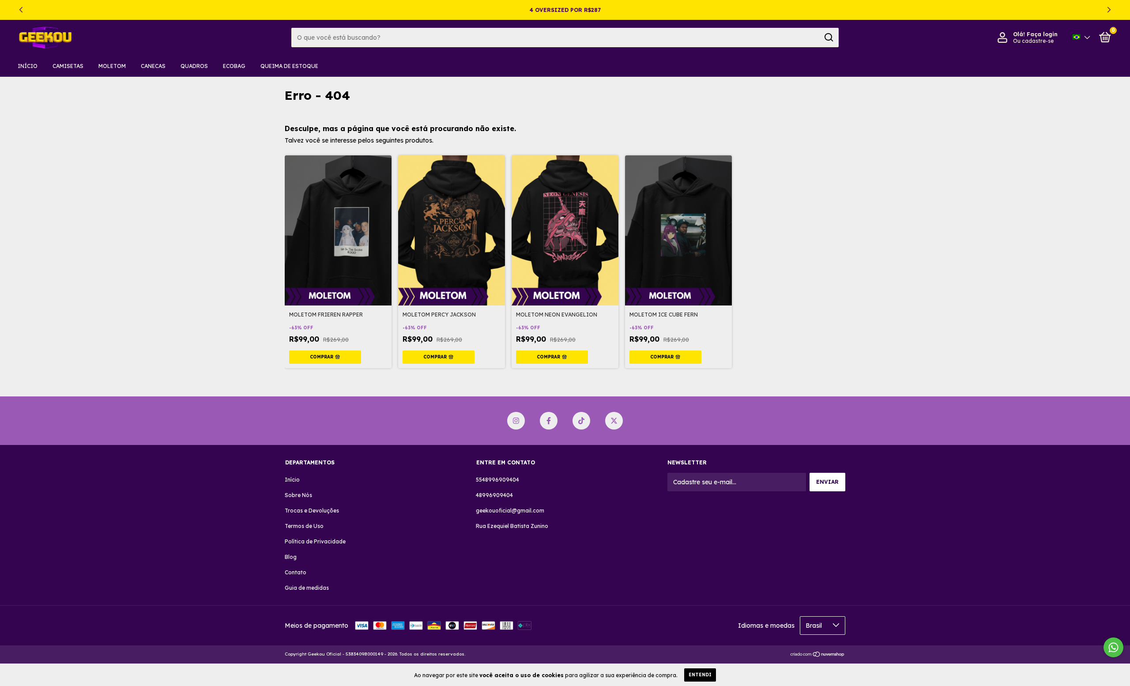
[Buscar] (828, 37)
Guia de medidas (307, 587)
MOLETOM (112, 66)
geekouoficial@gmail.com (510, 510)
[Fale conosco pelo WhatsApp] (1113, 647)
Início (28, 66)
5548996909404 (497, 479)
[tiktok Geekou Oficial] (581, 421)
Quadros (194, 66)
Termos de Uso (304, 526)
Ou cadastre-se (1033, 41)
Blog (291, 557)
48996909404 (494, 495)
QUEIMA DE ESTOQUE (289, 66)
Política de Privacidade (315, 541)
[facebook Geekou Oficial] (548, 421)
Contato (295, 572)
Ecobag (234, 66)
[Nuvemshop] (817, 655)
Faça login (1042, 34)
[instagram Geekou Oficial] (516, 421)
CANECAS (153, 66)
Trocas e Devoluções (312, 510)
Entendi (700, 675)
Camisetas (68, 66)
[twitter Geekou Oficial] (614, 421)
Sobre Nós (298, 495)
